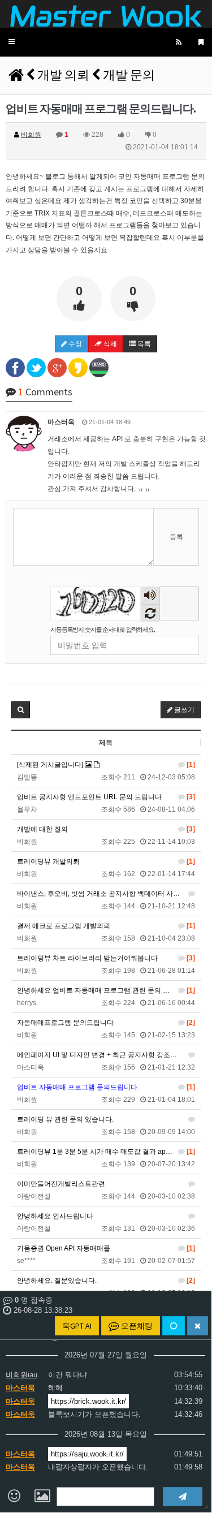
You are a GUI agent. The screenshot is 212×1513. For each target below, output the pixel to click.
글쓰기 (183, 710)
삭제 (109, 344)
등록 (176, 537)
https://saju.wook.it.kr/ (87, 1454)
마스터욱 (20, 1387)
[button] (11, 42)
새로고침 (150, 613)
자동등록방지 (68, 581)
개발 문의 (129, 75)
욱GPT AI (77, 1326)
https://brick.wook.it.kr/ (88, 1401)
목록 (143, 344)
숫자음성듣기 (150, 596)
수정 (74, 344)
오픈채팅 (136, 1326)
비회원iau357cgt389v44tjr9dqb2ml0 (25, 1374)
